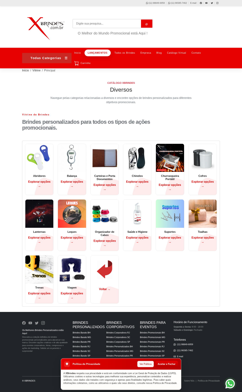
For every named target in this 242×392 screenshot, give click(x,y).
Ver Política (145, 364)
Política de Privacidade (165, 383)
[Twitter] (210, 3)
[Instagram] (215, 3)
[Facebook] (199, 3)
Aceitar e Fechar (166, 364)
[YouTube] (204, 3)
